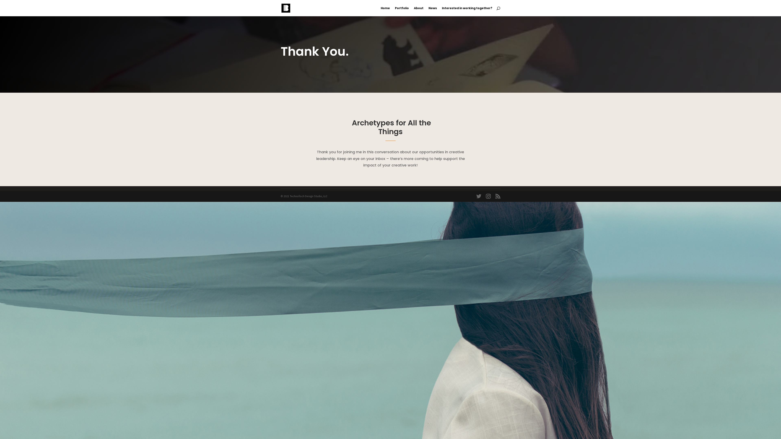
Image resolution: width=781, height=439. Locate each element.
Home (385, 8)
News (433, 8)
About (418, 8)
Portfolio (402, 8)
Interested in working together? (467, 8)
